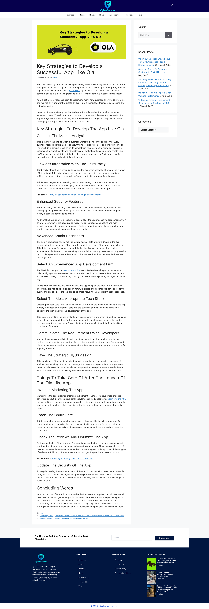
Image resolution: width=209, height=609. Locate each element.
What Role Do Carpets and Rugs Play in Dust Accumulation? (64, 518)
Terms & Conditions (123, 573)
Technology (128, 15)
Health (92, 15)
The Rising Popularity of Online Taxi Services (71, 458)
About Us (118, 560)
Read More (160, 565)
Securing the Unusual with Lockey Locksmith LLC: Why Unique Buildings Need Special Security (154, 82)
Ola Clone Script (72, 270)
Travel (140, 15)
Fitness (82, 15)
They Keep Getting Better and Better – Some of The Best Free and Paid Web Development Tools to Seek (82, 516)
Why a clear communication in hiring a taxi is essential (76, 195)
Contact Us (119, 564)
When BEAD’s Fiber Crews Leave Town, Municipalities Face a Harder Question (154, 62)
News (101, 15)
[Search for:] (151, 35)
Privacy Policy (120, 569)
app (41, 513)
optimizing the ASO (117, 399)
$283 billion (74, 90)
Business (70, 15)
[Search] (168, 35)
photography (114, 15)
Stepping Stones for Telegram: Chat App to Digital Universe (165, 574)
